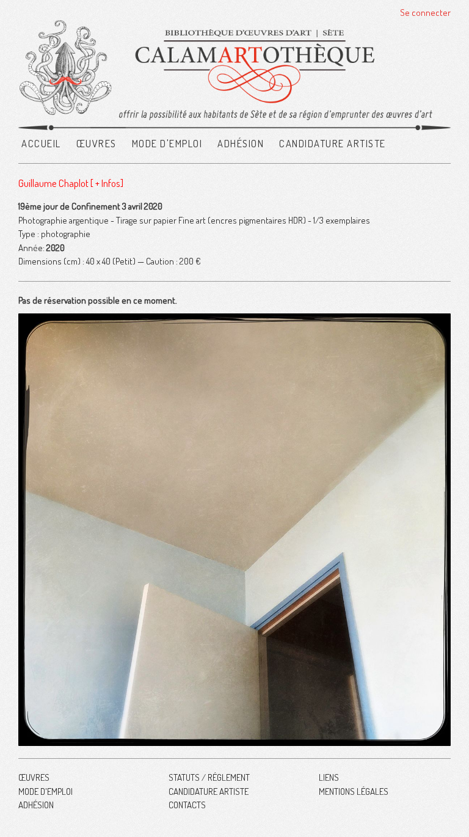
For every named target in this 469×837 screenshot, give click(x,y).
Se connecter (425, 12)
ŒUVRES (96, 143)
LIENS (329, 777)
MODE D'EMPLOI (167, 143)
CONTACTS (187, 805)
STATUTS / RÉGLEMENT (209, 777)
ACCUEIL (41, 143)
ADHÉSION (240, 143)
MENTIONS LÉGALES (353, 791)
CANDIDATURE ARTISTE (332, 143)
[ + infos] (106, 183)
